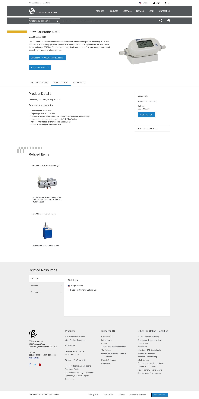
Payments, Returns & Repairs (77, 376)
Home (65, 21)
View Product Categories (75, 340)
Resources (79, 82)
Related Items (61, 82)
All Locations (45, 3)
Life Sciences (143, 360)
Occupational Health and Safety (151, 363)
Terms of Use (109, 395)
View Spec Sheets (147, 129)
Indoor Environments (146, 353)
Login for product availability (47, 58)
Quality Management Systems (113, 353)
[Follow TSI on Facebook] (30, 364)
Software (127, 11)
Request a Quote (40, 67)
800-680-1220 (34, 3)
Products (113, 11)
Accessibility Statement (138, 395)
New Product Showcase (75, 337)
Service (140, 11)
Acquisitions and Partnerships (113, 347)
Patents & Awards (108, 360)
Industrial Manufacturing (147, 357)
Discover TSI (108, 331)
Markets (100, 11)
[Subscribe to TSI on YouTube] (40, 364)
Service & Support (75, 360)
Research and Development (149, 373)
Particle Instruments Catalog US (83, 290)
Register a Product (72, 369)
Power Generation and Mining (150, 370)
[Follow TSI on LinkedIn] (35, 364)
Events (104, 343)
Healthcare (142, 347)
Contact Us (164, 11)
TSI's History (106, 357)
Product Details (39, 82)
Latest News (106, 340)
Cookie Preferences (159, 394)
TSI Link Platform (72, 355)
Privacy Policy (94, 395)
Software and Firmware (74, 351)
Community (106, 363)
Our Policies (106, 350)
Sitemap (122, 395)
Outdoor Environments (147, 367)
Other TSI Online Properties (153, 331)
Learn (151, 11)
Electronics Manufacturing (148, 337)
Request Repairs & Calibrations (78, 366)
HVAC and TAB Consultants (149, 350)
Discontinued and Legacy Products (79, 373)
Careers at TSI (107, 337)
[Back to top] (196, 396)
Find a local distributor (147, 101)
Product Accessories (76, 21)
